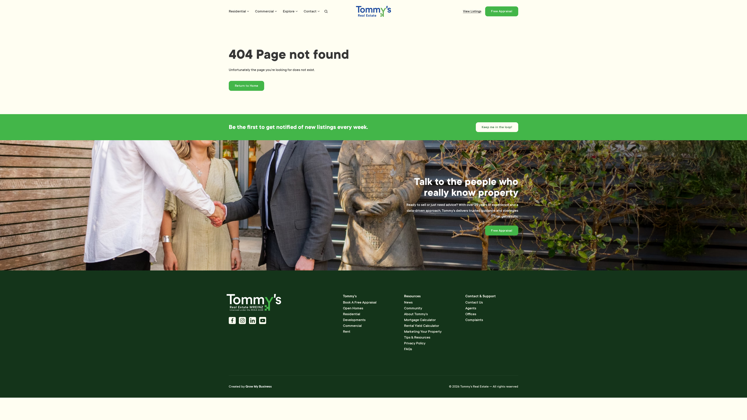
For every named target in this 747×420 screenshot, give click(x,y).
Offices (470, 314)
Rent (346, 331)
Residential (237, 11)
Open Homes (353, 308)
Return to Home (246, 86)
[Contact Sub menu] (318, 11)
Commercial (264, 11)
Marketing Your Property (423, 331)
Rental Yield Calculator (421, 326)
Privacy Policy (414, 343)
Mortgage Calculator (420, 320)
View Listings (472, 11)
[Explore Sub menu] (296, 11)
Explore (289, 11)
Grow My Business (258, 386)
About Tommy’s (416, 314)
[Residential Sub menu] (248, 11)
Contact (310, 11)
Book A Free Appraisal (359, 302)
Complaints (474, 320)
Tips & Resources (417, 337)
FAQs (408, 349)
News (408, 302)
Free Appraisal (501, 11)
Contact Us (474, 302)
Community (413, 308)
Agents (470, 308)
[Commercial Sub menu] (276, 11)
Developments (354, 320)
